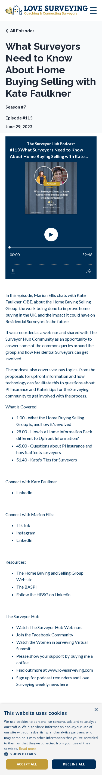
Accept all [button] (27, 764)
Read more (27, 748)
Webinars (72, 627)
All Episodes (22, 30)
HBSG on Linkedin (53, 594)
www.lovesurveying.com (70, 669)
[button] (51, 754)
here (63, 684)
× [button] (96, 710)
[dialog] (51, 739)
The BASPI (26, 586)
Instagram (25, 532)
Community (62, 634)
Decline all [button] (74, 764)
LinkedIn (24, 492)
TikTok (23, 525)
